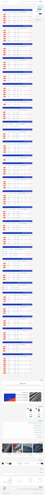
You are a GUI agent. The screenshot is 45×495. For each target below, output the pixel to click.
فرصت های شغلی (17, 481)
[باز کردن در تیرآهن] (37, 3)
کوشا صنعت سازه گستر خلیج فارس (16, 463)
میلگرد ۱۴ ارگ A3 (30, 78)
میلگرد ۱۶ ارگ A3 (30, 80)
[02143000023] (4, 1)
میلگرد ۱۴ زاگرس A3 (30, 185)
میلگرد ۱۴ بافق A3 (30, 241)
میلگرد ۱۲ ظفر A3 (30, 277)
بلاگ (18, 479)
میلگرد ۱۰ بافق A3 (30, 237)
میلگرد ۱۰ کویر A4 (30, 362)
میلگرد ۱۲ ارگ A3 (30, 76)
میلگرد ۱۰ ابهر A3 (30, 197)
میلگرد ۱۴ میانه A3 (30, 301)
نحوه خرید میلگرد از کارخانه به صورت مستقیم (38, 454)
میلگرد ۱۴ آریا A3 (30, 215)
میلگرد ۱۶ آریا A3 (30, 217)
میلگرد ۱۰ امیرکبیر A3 (30, 88)
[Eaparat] (3, 493)
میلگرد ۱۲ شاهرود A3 (30, 265)
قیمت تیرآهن (41, 474)
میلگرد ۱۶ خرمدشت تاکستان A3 (29, 255)
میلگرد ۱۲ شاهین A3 (30, 171)
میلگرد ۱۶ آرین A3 (30, 40)
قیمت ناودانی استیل (22, 474)
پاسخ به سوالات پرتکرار (30, 479)
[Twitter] (7, 493)
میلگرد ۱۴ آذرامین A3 (30, 20)
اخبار (18, 480)
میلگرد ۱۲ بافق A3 (30, 239)
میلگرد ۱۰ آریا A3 (30, 211)
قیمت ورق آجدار (15, 474)
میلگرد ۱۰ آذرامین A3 (30, 16)
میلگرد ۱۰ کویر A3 (30, 360)
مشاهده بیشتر (4, 387)
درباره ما (21, 479)
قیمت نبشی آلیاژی (18, 474)
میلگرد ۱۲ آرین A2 (30, 34)
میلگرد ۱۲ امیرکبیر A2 (30, 90)
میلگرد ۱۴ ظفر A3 (30, 279)
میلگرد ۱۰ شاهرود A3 (30, 263)
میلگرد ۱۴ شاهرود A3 (30, 267)
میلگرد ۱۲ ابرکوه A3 (30, 64)
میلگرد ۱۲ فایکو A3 (30, 227)
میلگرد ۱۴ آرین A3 (30, 38)
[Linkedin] (8, 493)
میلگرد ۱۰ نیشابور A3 (30, 287)
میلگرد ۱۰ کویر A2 (30, 358)
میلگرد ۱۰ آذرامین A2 (30, 14)
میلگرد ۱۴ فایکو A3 (30, 229)
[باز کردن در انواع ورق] (24, 3)
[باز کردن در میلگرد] (40, 3)
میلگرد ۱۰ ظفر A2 (30, 275)
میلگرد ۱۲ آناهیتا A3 (30, 50)
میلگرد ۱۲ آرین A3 (30, 36)
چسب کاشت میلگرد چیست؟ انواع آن (28, 453)
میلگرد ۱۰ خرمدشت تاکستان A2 (29, 251)
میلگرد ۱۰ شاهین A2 (30, 167)
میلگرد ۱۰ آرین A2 (30, 30)
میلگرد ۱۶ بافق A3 (30, 243)
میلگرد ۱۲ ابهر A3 (30, 199)
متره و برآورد (41, 480)
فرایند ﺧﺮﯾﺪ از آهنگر (30, 480)
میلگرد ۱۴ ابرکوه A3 (30, 66)
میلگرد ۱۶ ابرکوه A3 (30, 68)
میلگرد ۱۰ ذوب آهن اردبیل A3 (29, 126)
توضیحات (4, 14)
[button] (6, 14)
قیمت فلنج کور (38, 474)
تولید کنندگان (31, 481)
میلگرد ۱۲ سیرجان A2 (30, 114)
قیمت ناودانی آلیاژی (26, 474)
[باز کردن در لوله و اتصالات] (20, 3)
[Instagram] (5, 493)
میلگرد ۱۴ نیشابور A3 (30, 289)
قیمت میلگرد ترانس (30, 474)
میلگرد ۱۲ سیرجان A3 (30, 116)
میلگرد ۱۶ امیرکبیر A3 (30, 96)
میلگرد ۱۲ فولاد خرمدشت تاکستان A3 (29, 253)
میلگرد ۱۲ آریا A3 (30, 213)
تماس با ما (21, 480)
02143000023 (6, 1)
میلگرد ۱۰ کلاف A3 (30, 104)
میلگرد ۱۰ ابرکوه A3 (30, 62)
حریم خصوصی (20, 481)
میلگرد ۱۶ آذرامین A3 (30, 22)
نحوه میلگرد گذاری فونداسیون (8, 453)
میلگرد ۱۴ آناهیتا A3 (30, 52)
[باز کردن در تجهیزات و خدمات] (15, 3)
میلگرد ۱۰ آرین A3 (30, 32)
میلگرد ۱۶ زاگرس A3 (30, 187)
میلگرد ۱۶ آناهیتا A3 (30, 54)
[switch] (38, 16)
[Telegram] (4, 493)
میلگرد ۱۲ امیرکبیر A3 (30, 92)
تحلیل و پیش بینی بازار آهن (5, 3)
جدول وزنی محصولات (40, 479)
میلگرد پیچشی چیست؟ (18, 453)
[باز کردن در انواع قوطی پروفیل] (32, 3)
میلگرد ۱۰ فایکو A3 (30, 225)
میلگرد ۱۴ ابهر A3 (30, 201)
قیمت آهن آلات (41, 5)
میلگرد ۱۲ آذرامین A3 (30, 18)
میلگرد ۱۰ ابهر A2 (30, 195)
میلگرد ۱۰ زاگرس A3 (30, 181)
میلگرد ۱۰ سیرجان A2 (30, 112)
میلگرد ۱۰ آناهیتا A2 (30, 48)
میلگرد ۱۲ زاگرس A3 (30, 183)
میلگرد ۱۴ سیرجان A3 (30, 118)
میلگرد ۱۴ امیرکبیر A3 (30, 94)
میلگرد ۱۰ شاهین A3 (30, 169)
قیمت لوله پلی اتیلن (34, 474)
